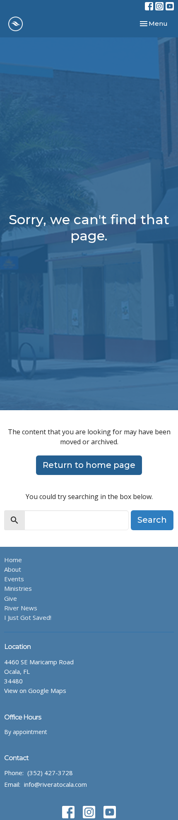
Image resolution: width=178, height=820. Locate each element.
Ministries (18, 588)
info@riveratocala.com (55, 784)
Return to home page (89, 465)
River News (20, 608)
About (12, 569)
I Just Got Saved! (27, 617)
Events (14, 579)
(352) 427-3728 (50, 773)
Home (13, 560)
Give (10, 598)
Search (152, 520)
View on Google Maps (35, 690)
